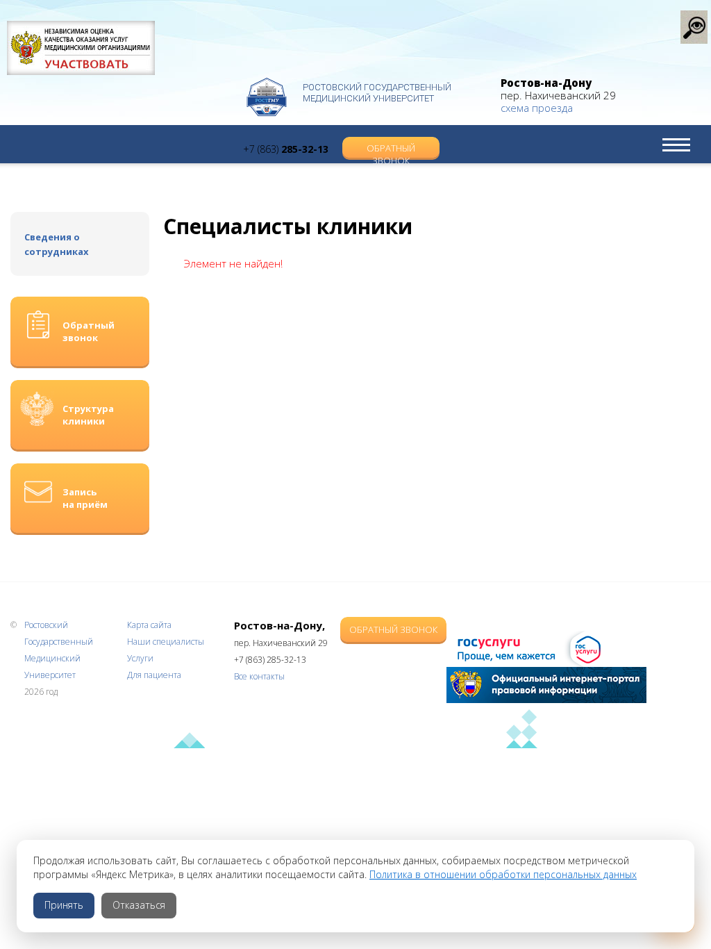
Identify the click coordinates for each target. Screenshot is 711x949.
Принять (63, 904)
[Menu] (676, 144)
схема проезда (537, 108)
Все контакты (259, 676)
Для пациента (154, 675)
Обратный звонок (391, 150)
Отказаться (138, 904)
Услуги (140, 658)
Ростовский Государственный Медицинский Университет (377, 93)
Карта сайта (149, 625)
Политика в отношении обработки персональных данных (503, 874)
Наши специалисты (165, 641)
